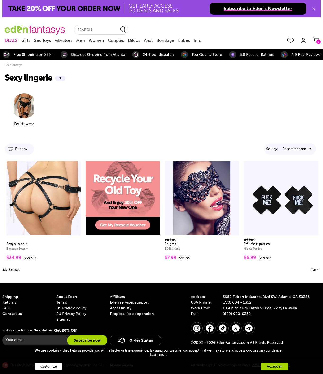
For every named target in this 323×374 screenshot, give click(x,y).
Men (80, 40)
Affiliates (117, 297)
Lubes (184, 40)
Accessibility (120, 308)
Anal (148, 40)
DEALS (11, 40)
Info (197, 40)
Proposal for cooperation (132, 314)
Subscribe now (87, 340)
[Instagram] (197, 328)
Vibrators (63, 40)
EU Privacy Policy (71, 314)
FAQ (6, 308)
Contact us (12, 314)
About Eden (66, 297)
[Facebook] (210, 328)
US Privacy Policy (71, 308)
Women (96, 40)
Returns (9, 302)
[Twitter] (236, 328)
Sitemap (63, 319)
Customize (48, 366)
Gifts (25, 40)
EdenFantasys (13, 65)
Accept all (274, 366)
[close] (313, 8)
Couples (116, 40)
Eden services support (129, 302)
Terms (61, 302)
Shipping (10, 297)
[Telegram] (249, 328)
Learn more (158, 355)
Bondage (165, 40)
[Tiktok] (223, 328)
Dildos (134, 40)
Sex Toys (42, 40)
